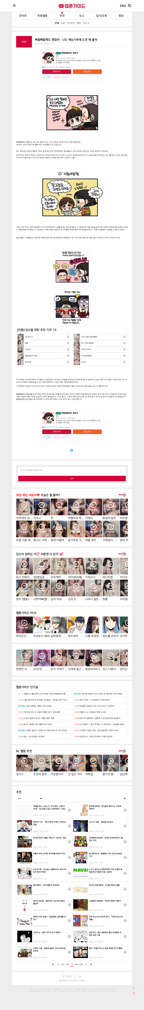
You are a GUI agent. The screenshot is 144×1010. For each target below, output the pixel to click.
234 (76, 964)
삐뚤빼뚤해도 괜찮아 (67, 53)
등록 (72, 478)
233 (72, 964)
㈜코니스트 (33, 989)
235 (81, 964)
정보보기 (87, 71)
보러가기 (57, 71)
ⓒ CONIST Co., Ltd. (72, 976)
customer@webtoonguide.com (64, 991)
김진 (57, 56)
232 (67, 964)
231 (63, 964)
